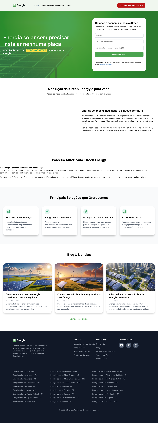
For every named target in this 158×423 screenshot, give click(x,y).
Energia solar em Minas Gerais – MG (65, 383)
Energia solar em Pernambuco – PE (64, 398)
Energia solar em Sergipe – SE (104, 398)
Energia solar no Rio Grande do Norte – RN (109, 375)
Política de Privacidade (106, 65)
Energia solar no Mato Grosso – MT (64, 375)
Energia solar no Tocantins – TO (105, 401)
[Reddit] (136, 345)
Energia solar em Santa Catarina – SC (107, 390)
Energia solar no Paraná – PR (62, 394)
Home (36, 5)
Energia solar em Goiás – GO (24, 401)
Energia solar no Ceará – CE (24, 390)
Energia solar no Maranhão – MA (63, 371)
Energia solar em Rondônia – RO (105, 383)
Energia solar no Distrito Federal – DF (28, 394)
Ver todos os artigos (79, 319)
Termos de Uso (102, 355)
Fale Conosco (101, 358)
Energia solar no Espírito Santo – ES (27, 398)
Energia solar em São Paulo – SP (105, 394)
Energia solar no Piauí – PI (60, 401)
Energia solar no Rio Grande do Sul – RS (108, 379)
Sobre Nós (100, 344)
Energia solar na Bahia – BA (24, 386)
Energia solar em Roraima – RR (104, 386)
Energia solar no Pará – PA (61, 386)
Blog (69, 5)
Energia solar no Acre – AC (24, 371)
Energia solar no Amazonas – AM (26, 383)
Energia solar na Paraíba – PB (62, 390)
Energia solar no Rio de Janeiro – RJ (107, 371)
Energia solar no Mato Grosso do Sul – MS (67, 379)
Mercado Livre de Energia (53, 5)
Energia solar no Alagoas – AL (25, 375)
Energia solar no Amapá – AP (24, 379)
